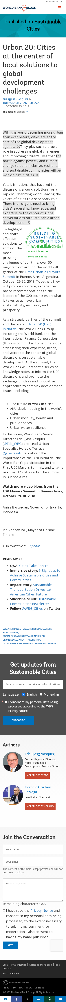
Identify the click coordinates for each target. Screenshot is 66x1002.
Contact (7, 968)
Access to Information (40, 964)
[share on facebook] (16, 999)
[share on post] (27, 999)
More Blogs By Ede (37, 775)
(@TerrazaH (12, 453)
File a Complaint (11, 973)
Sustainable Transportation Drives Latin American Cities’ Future (32, 589)
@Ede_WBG (13, 443)
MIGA (29, 987)
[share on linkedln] (38, 999)
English (21, 112)
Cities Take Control (34, 565)
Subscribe (18, 720)
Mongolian (51, 694)
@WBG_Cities (32, 608)
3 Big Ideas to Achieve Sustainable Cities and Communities (35, 575)
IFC (21, 987)
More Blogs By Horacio (40, 806)
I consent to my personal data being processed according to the (33, 706)
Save (10, 945)
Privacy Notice (41, 910)
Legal (5, 964)
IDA (14, 987)
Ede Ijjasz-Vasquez (15, 99)
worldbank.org (54, 2)
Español (34, 546)
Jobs (57, 964)
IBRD (7, 987)
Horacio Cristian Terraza (21, 102)
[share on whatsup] (49, 999)
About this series (38, 251)
